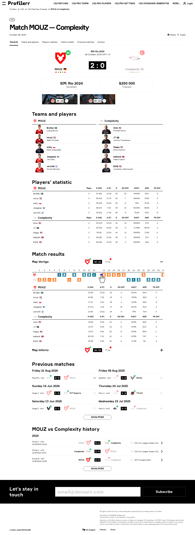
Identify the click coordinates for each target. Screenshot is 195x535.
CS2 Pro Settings (125, 3)
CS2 (22, 9)
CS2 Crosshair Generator (154, 3)
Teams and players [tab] (30, 42)
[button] (97, 262)
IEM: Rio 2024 (71, 83)
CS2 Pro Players (101, 3)
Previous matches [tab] (85, 42)
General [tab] (14, 42)
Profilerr (13, 9)
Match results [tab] (67, 42)
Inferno (97, 97)
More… (176, 3)
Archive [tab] (101, 42)
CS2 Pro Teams (80, 3)
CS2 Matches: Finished (37, 9)
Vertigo (59, 97)
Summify (123, 517)
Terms (112, 530)
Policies (103, 530)
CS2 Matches (61, 3)
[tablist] (57, 42)
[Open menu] (3, 3)
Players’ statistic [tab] (50, 42)
